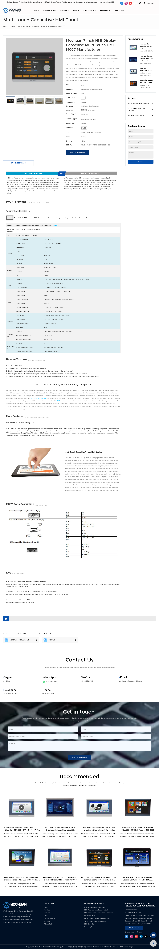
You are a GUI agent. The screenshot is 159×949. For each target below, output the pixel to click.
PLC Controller (89, 924)
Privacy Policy (48, 924)
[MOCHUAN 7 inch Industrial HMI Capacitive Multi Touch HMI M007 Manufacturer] (137, 857)
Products (63, 10)
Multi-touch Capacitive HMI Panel (51, 26)
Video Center (120, 10)
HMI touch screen (63, 401)
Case (75, 10)
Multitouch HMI (89, 915)
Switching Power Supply (136, 115)
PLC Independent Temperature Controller (98, 913)
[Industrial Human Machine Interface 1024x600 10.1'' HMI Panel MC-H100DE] (137, 807)
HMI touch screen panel (39, 398)
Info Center (104, 10)
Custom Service (90, 10)
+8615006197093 (51, 682)
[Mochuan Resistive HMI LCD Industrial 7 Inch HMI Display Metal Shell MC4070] (60, 857)
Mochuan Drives (49, 10)
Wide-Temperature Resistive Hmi (95, 921)
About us (47, 910)
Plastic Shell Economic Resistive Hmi (96, 918)
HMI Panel (55, 225)
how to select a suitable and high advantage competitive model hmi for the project (70, 584)
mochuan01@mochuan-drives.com (131, 681)
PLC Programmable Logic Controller (136, 109)
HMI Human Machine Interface (27, 26)
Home (36, 10)
